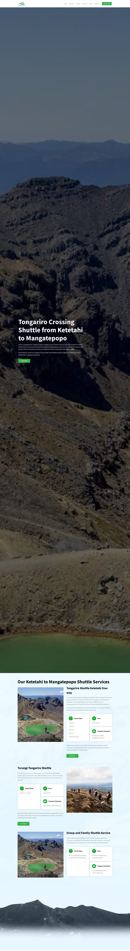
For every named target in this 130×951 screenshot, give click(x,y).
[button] (74, 3)
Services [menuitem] (71, 3)
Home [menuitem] (65, 3)
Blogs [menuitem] (90, 3)
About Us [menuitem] (84, 3)
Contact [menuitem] (96, 3)
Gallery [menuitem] (78, 3)
